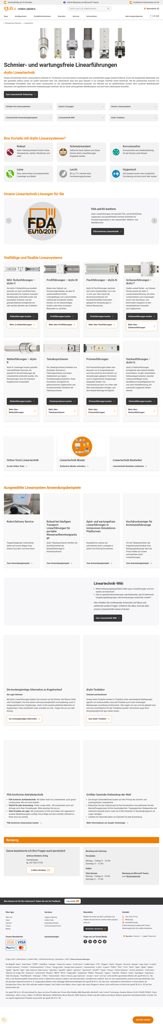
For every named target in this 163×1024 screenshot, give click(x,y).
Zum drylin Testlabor (97, 722)
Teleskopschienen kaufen (60, 401)
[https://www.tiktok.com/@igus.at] (104, 944)
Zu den (15, 466)
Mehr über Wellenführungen (16, 411)
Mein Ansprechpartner (134, 16)
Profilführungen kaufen (60, 316)
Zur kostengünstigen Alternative (23, 722)
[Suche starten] (108, 8)
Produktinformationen (42, 16)
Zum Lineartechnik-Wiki (106, 619)
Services (76, 16)
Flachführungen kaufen (100, 316)
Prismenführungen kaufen (100, 401)
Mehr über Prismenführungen (96, 411)
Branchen (61, 16)
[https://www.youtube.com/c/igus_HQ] (100, 944)
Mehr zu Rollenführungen (21, 324)
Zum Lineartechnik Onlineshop (19, 94)
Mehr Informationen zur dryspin (106, 826)
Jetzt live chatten (143, 1020)
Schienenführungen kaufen (140, 316)
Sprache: (133, 939)
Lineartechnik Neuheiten (128, 466)
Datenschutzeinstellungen (80, 962)
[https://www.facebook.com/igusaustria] (85, 944)
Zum (18, 563)
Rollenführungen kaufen (20, 316)
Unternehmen (91, 16)
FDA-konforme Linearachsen (23, 826)
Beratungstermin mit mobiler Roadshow (137, 931)
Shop (6, 16)
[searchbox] (87, 8)
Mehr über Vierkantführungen (136, 411)
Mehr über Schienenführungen (136, 326)
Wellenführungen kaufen (20, 401)
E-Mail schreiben (38, 873)
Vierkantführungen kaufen (140, 401)
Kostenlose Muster (72, 466)
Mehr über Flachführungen (100, 324)
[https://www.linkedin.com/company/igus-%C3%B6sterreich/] (95, 944)
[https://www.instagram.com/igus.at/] (90, 944)
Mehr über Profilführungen (60, 324)
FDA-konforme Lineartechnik (106, 231)
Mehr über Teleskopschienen (56, 411)
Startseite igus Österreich (13, 23)
